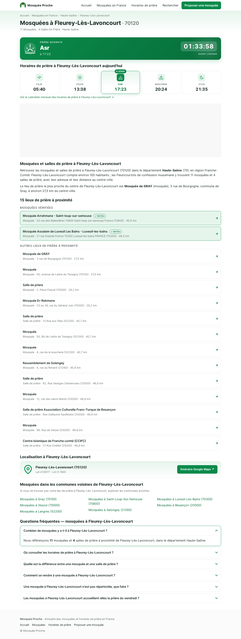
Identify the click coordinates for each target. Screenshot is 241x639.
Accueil (86, 5)
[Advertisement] (120, 130)
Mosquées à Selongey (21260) (110, 510)
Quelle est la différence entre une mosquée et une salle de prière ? (71, 564)
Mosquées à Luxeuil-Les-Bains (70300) (185, 499)
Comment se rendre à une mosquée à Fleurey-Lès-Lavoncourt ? (69, 575)
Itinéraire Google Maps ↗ (197, 469)
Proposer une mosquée (201, 5)
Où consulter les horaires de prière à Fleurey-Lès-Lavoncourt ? (69, 552)
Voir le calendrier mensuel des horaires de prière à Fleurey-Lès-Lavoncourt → (67, 97)
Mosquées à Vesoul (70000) (40, 505)
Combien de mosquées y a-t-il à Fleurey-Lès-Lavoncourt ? (65, 530)
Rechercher (170, 5)
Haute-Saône (69, 15)
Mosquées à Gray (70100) (38, 499)
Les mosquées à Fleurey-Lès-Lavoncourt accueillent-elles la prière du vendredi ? (81, 598)
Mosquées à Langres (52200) (41, 511)
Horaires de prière (144, 5)
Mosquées (38, 624)
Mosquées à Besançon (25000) (179, 505)
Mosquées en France (111, 5)
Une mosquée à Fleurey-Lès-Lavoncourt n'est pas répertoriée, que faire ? (76, 586)
